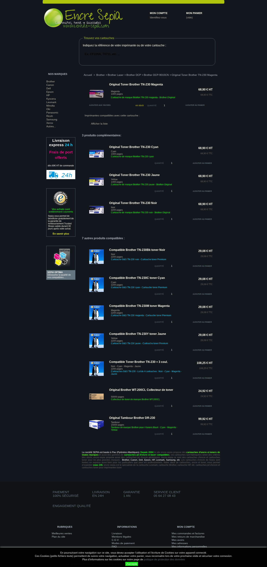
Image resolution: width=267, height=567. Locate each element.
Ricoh (49, 116)
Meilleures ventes (62, 533)
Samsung (51, 119)
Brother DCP (133, 74)
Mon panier (194, 13)
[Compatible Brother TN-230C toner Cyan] (96, 291)
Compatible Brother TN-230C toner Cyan (137, 277)
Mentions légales (121, 536)
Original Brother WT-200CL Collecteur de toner (141, 389)
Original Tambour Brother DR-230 (132, 417)
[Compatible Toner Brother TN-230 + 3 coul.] (96, 375)
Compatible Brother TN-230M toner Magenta (139, 305)
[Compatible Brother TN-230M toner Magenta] (96, 319)
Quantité (152, 106)
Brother (50, 81)
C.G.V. (115, 539)
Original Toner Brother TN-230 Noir (133, 203)
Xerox (49, 122)
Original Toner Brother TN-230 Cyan (133, 147)
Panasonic (52, 112)
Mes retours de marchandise (188, 536)
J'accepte (131, 563)
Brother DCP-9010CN (156, 74)
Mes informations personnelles (189, 546)
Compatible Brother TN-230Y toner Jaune (137, 333)
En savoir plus (61, 233)
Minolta (50, 105)
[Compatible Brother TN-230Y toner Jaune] (96, 347)
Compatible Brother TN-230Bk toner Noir (137, 249)
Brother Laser (116, 74)
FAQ (114, 546)
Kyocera (51, 98)
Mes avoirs (178, 540)
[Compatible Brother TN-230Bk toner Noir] (96, 263)
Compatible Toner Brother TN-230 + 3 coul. (138, 361)
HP (48, 95)
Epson (50, 91)
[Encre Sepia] (83, 19)
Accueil (88, 74)
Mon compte (158, 13)
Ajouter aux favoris (100, 105)
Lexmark (51, 102)
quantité (159, 163)
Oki (48, 109)
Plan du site (58, 536)
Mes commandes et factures (188, 533)
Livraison (117, 533)
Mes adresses (180, 543)
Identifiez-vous (158, 17)
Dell (48, 88)
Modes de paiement (123, 543)
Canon (50, 84)
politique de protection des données (164, 559)
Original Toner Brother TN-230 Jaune (134, 175)
